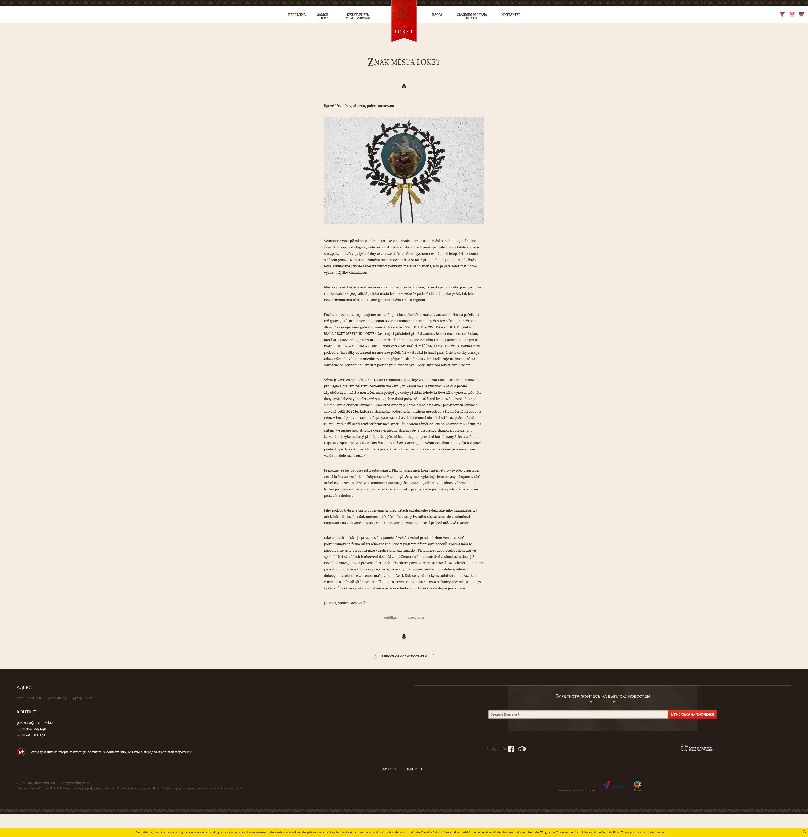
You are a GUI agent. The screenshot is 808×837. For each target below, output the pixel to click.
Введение (297, 15)
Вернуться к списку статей (404, 656)
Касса (437, 15)
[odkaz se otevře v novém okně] (614, 790)
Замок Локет (322, 16)
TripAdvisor (522, 749)
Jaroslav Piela (47, 788)
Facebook (511, 749)
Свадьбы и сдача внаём (472, 16)
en (792, 14)
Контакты (510, 15)
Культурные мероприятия (358, 16)
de (801, 14)
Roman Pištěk (68, 788)
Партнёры (413, 769)
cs (782, 14)
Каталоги (389, 769)
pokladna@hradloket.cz (35, 723)
